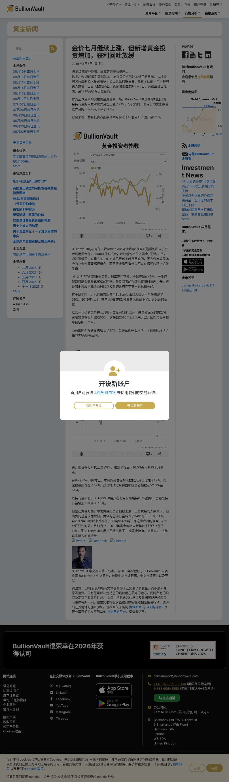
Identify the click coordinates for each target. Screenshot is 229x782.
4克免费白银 (105, 392)
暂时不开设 (94, 405)
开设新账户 (135, 405)
